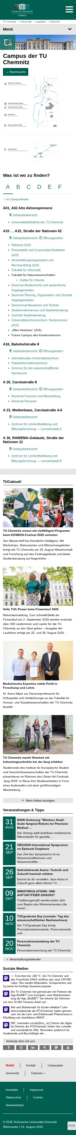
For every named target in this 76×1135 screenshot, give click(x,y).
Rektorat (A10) (21, 244)
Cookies (38, 1097)
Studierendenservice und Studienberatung (39, 310)
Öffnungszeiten (52, 238)
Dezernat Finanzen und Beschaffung (35, 396)
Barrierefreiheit (15, 1105)
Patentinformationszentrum (29, 363)
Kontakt (31, 1065)
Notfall (10, 1065)
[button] (65, 10)
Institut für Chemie (32, 280)
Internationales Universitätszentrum (35, 358)
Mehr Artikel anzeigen (40, 800)
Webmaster (10, 1126)
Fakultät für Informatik (26, 270)
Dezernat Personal (23, 401)
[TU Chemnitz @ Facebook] (9, 1047)
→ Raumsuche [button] (16, 71)
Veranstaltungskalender (25, 959)
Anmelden (12, 1089)
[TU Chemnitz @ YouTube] (68, 1047)
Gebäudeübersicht (24, 215)
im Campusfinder (17, 199)
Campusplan (55, 1065)
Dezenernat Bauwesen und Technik (35, 305)
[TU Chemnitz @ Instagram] (21, 1047)
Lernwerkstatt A (51, 428)
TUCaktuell (12, 482)
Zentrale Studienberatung (28, 315)
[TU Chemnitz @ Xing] (44, 1047)
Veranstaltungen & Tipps (23, 810)
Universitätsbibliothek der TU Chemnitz (37, 222)
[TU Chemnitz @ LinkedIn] (33, 1047)
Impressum (36, 1089)
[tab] (8, 187)
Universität (12, 1073)
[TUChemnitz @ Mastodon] (56, 1047)
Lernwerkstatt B (51, 460)
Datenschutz (13, 1097)
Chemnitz (37, 1073)
